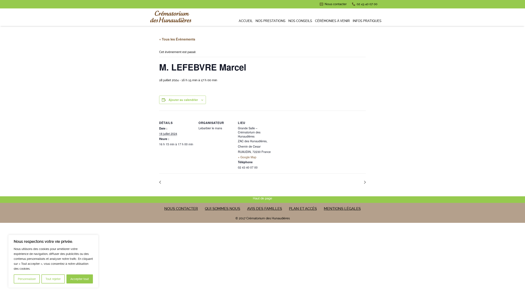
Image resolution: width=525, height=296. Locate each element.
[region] (53, 261)
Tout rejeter (53, 279)
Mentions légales (342, 208)
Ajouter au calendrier (183, 100)
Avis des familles (264, 208)
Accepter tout (79, 279)
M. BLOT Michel (350, 181)
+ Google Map (247, 157)
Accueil (246, 21)
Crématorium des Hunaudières (170, 17)
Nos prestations (270, 21)
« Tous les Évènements (177, 39)
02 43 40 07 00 (367, 4)
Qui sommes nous (222, 208)
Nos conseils (300, 21)
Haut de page (262, 198)
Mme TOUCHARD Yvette (182, 181)
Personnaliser (27, 279)
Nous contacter (336, 4)
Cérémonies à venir (332, 21)
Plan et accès (303, 208)
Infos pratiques (367, 21)
